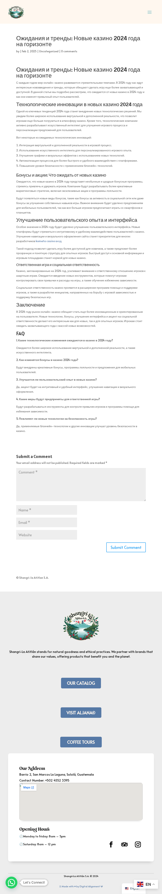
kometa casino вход (48, 241)
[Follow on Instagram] (138, 844)
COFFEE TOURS (81, 742)
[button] (11, 882)
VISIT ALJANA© (81, 712)
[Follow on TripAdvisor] (124, 844)
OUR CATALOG (81, 683)
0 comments (69, 51)
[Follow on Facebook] (111, 844)
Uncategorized (48, 51)
